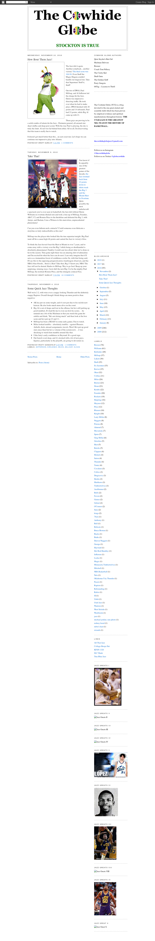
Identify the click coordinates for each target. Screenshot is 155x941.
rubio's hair (98, 626)
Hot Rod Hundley (101, 551)
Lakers (97, 358)
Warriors (97, 605)
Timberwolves (100, 485)
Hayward (97, 547)
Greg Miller (99, 437)
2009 (99, 327)
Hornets (97, 454)
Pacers (96, 581)
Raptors (97, 585)
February (103, 318)
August (103, 295)
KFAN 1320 (99, 649)
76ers (96, 516)
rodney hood (99, 623)
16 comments (67, 275)
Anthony (97, 520)
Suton (96, 458)
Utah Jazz (98, 602)
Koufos (97, 389)
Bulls (96, 492)
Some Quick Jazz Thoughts (43, 288)
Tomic (96, 465)
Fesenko (97, 393)
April (102, 311)
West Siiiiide (99, 609)
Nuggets (97, 420)
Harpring (97, 399)
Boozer (97, 344)
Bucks (96, 533)
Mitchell (97, 568)
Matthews (98, 482)
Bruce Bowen (99, 530)
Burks (96, 537)
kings (96, 513)
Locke (96, 557)
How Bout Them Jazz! (40, 59)
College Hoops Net (102, 646)
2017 (99, 264)
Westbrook (98, 612)
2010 (99, 267)
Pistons (97, 424)
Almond (97, 427)
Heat (96, 444)
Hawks (97, 479)
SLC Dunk (98, 653)
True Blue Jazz (100, 656)
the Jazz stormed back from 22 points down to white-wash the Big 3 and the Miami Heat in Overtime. (84, 186)
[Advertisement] (107, 178)
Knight (97, 413)
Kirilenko (52, 347)
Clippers (97, 451)
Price (96, 406)
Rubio (96, 592)
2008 (99, 331)
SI (95, 595)
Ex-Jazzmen (99, 365)
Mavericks (98, 430)
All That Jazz (99, 642)
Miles (61, 347)
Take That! (34, 156)
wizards (97, 630)
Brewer (97, 382)
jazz (95, 616)
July (102, 299)
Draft (96, 362)
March (103, 315)
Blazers (97, 410)
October (103, 287)
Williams (98, 348)
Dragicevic (98, 475)
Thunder (97, 461)
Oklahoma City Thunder (104, 578)
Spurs (96, 434)
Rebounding (99, 588)
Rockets (97, 396)
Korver (97, 369)
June (102, 303)
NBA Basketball (100, 571)
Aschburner (99, 489)
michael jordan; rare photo (105, 619)
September (104, 291)
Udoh (96, 599)
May (102, 307)
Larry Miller (99, 417)
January (103, 322)
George (97, 544)
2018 (99, 260)
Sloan (77, 347)
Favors (97, 496)
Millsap (69, 347)
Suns (96, 509)
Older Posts (85, 356)
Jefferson (41, 347)
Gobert (97, 503)
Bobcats (97, 527)
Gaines (97, 499)
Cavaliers (98, 468)
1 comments (67, 143)
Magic (96, 561)
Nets (96, 575)
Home (58, 356)
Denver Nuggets (100, 540)
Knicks (97, 448)
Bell (96, 523)
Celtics (97, 472)
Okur (96, 372)
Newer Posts (32, 356)
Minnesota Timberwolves (104, 564)
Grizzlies (97, 441)
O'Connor (98, 506)
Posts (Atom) (44, 362)
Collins (97, 375)
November (104, 271)
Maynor (97, 403)
